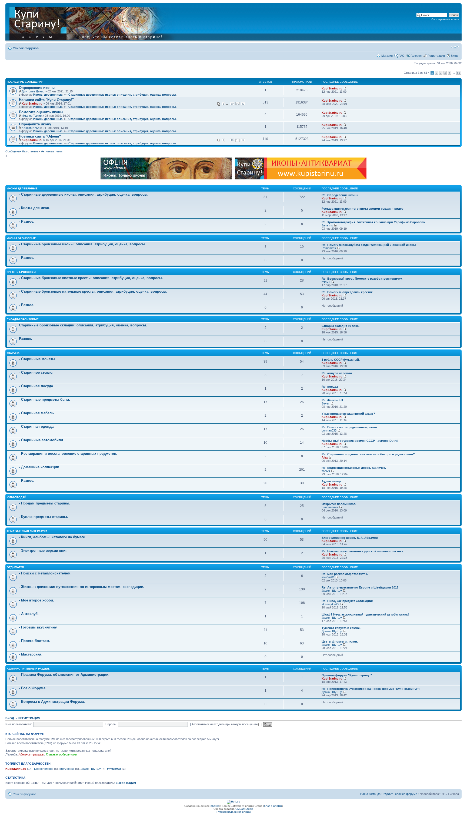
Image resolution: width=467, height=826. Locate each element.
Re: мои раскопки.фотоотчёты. (345, 574)
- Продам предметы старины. (44, 503)
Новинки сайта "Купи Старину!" (46, 100)
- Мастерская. (30, 654)
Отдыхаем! (15, 567)
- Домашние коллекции (39, 467)
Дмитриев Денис (33, 91)
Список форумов (26, 48)
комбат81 (328, 577)
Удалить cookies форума (400, 793)
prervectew (66, 768)
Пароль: (110, 724)
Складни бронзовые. (23, 319)
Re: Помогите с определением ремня (349, 427)
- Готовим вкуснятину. (38, 627)
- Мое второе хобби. (36, 600)
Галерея (416, 55)
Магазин (387, 55)
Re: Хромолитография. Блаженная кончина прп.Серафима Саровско (373, 222)
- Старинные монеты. (37, 359)
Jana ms (327, 225)
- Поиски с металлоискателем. (45, 573)
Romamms (329, 248)
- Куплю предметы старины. (43, 517)
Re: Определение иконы (340, 195)
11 (237, 140)
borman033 (329, 430)
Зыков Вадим (126, 782)
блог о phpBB (273, 805)
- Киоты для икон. (34, 208)
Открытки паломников (339, 504)
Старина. (13, 353)
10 (232, 140)
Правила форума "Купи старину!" (347, 675)
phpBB (215, 805)
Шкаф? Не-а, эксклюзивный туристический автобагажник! (365, 614)
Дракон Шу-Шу (332, 590)
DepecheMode (43, 768)
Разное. (25, 339)
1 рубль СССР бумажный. (341, 359)
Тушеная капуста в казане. (341, 628)
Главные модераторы (61, 754)
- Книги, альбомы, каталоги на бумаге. (52, 537)
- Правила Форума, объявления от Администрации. (64, 675)
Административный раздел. (28, 668)
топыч (326, 471)
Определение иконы (37, 88)
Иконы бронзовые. (22, 238)
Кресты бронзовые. (22, 271)
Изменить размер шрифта (455, 47)
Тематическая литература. (27, 531)
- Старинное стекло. (36, 372)
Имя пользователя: (18, 724)
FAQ (402, 55)
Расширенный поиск (445, 19)
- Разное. (26, 221)
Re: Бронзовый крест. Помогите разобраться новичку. (362, 278)
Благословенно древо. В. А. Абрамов (350, 537)
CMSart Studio (244, 808)
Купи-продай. (17, 497)
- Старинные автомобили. (41, 440)
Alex (325, 457)
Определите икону (35, 124)
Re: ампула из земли (337, 373)
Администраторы (31, 754)
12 (243, 140)
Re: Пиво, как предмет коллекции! (347, 601)
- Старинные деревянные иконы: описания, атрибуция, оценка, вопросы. (121, 94)
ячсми (326, 281)
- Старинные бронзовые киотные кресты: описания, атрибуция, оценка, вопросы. (91, 278)
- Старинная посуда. (36, 386)
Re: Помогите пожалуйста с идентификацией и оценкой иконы (369, 244)
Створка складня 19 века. (340, 325)
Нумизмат (114, 768)
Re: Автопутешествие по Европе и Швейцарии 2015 (360, 587)
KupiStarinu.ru (332, 88)
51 (237, 103)
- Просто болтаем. (34, 641)
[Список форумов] (94, 23)
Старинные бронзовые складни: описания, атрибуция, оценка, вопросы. (83, 325)
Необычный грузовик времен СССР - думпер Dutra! (360, 440)
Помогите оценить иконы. (41, 112)
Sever (325, 403)
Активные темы (51, 151)
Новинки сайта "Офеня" (40, 136)
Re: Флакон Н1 (332, 400)
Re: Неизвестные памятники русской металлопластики (362, 551)
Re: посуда (330, 386)
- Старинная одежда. (37, 426)
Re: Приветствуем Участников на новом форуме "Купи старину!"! (371, 688)
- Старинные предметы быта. (44, 399)
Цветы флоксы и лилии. (340, 641)
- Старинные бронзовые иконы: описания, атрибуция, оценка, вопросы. (82, 244)
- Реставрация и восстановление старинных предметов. (68, 454)
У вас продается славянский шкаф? (348, 413)
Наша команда (370, 793)
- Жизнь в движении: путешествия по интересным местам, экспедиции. (81, 587)
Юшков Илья (30, 127)
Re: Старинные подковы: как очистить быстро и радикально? (368, 454)
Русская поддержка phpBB (233, 811)
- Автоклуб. (29, 614)
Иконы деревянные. (48, 94)
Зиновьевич (330, 507)
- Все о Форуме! (32, 688)
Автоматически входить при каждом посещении (225, 724)
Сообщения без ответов (21, 151)
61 (458, 72)
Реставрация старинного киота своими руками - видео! (363, 208)
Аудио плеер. (332, 481)
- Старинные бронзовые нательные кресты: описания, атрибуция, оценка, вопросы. (93, 291)
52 (243, 103)
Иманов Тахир (32, 115)
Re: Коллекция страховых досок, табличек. (354, 467)
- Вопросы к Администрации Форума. (52, 702)
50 (232, 103)
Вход (454, 55)
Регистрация (436, 55)
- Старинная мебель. (37, 413)
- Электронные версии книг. (43, 551)
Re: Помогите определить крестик (347, 292)
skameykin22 (330, 604)
